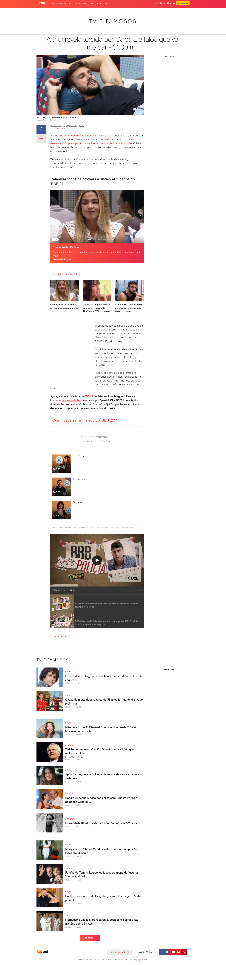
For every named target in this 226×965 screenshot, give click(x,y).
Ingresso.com (57, 3)
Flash (50, 11)
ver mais (88, 938)
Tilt (138, 11)
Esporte (107, 11)
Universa (123, 11)
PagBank (99, 3)
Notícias (66, 11)
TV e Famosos (113, 21)
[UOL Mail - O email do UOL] (162, 3)
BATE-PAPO (68, 3)
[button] (140, 216)
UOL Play (107, 3)
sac (155, 3)
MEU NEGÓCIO (78, 3)
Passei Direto (89, 3)
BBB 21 (88, 396)
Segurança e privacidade (138, 960)
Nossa (159, 11)
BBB (106, 139)
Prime (168, 11)
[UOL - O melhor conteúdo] (41, 3)
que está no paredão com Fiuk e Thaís (81, 135)
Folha (100, 11)
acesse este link (71, 400)
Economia (92, 11)
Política (74, 11)
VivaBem (132, 11)
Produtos (41, 11)
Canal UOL (150, 11)
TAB (163, 11)
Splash (115, 11)
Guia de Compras (185, 11)
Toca (173, 11)
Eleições (57, 11)
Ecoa (142, 11)
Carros (83, 11)
